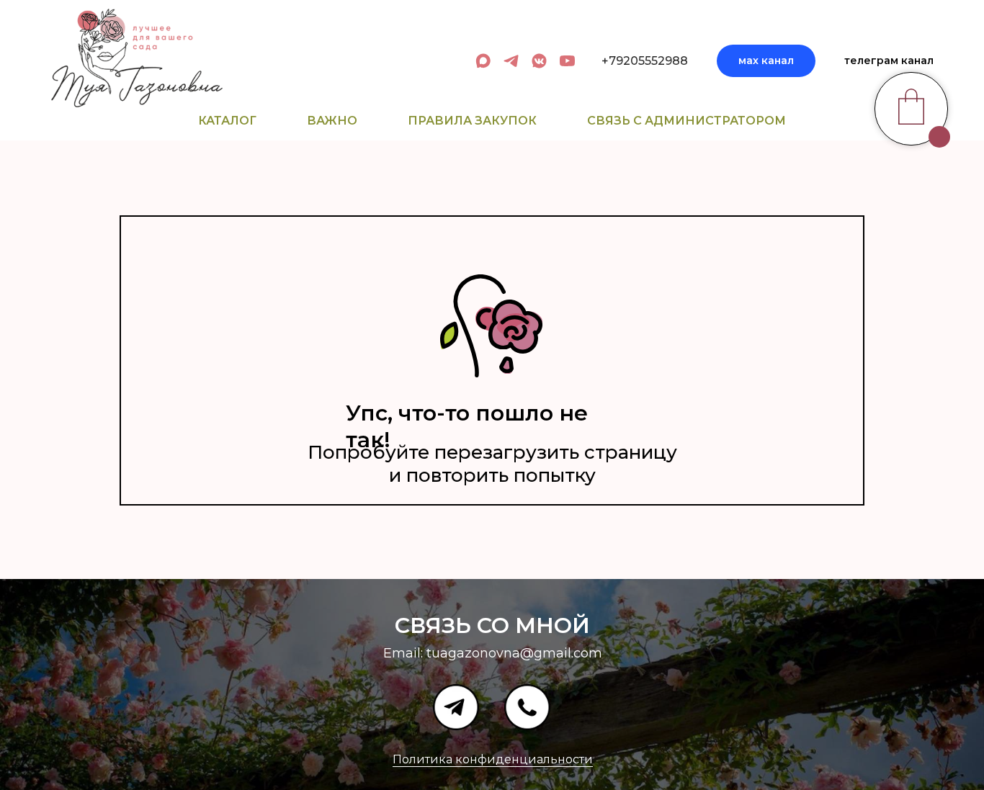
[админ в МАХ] (483, 61)
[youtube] (567, 61)
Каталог (227, 120)
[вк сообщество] (539, 61)
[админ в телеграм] (511, 61)
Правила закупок (472, 120)
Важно (332, 120)
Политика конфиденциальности (493, 759)
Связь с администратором (686, 120)
